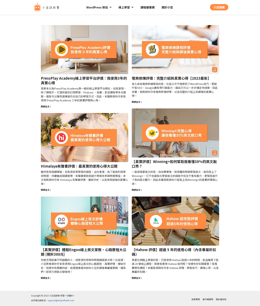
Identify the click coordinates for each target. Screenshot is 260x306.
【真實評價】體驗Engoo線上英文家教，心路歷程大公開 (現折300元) (83, 252)
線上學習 (124, 7)
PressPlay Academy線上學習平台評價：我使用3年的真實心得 (84, 80)
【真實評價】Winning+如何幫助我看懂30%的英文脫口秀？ (174, 164)
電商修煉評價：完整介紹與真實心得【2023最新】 (171, 78)
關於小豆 (167, 7)
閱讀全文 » (46, 106)
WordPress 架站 (97, 7)
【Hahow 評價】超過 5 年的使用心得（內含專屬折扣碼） (174, 252)
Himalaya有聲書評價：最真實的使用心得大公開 (79, 166)
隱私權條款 (221, 299)
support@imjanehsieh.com (61, 300)
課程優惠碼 (147, 7)
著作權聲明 (208, 299)
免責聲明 (195, 299)
